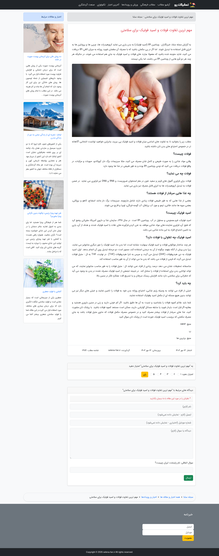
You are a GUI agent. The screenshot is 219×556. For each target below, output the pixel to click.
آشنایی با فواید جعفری (52, 291)
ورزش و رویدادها (130, 5)
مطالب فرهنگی (147, 5)
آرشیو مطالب (163, 5)
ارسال (188, 478)
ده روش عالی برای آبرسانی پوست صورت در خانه (44, 58)
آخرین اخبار (113, 5)
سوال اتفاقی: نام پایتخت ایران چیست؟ (174, 463)
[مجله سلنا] (185, 4)
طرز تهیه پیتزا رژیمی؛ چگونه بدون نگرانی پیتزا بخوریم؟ (44, 215)
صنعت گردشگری (87, 5)
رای (144, 374)
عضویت (188, 538)
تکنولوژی (101, 5)
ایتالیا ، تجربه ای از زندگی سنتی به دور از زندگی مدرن (44, 136)
